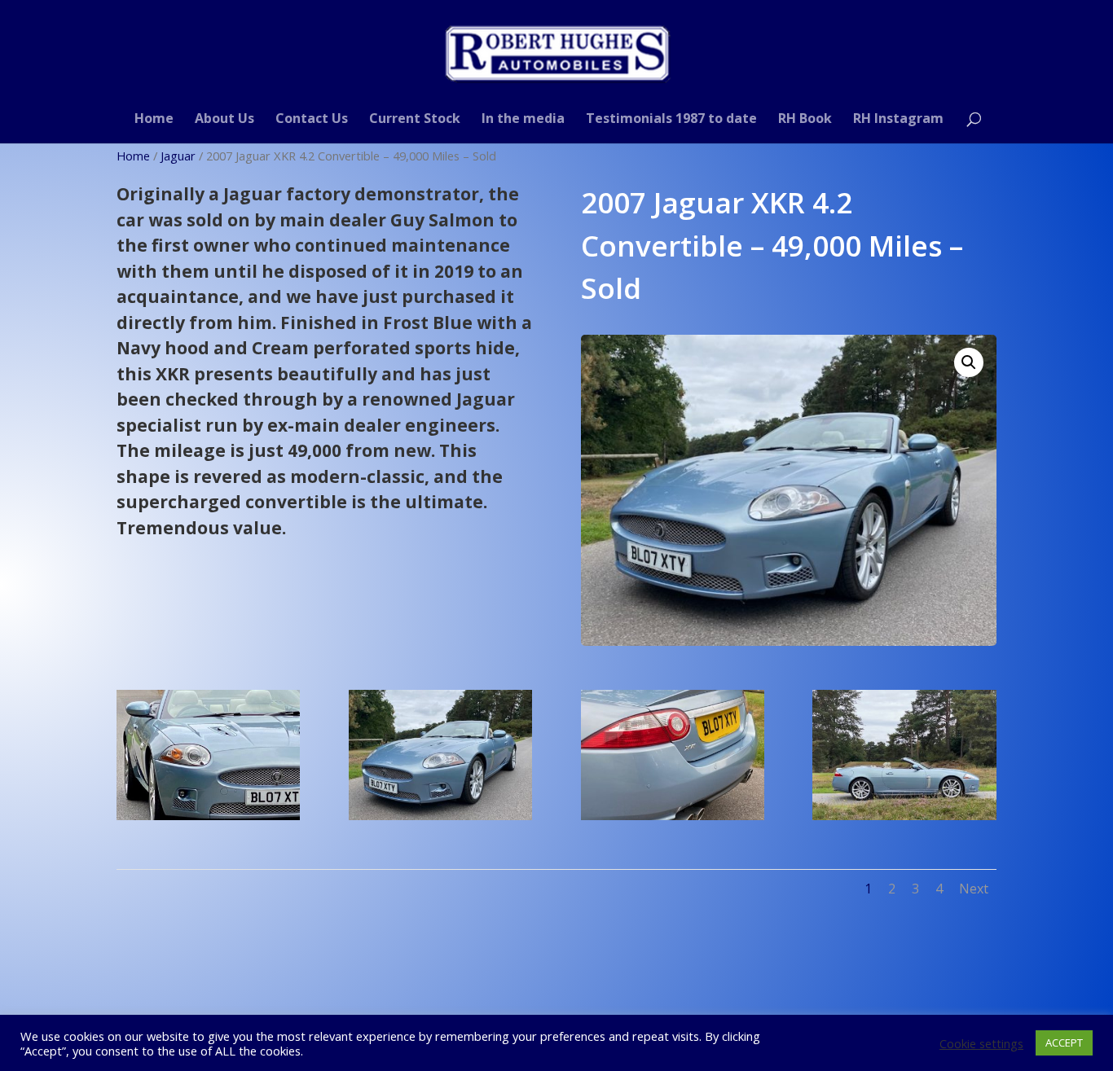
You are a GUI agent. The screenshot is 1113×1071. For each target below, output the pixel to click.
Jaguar (178, 155)
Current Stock (414, 119)
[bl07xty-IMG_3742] (904, 815)
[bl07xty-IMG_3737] (672, 815)
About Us (224, 119)
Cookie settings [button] (981, 1043)
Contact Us (311, 119)
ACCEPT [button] (1064, 1042)
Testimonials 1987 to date (671, 119)
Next (973, 889)
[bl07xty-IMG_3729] (208, 815)
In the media (523, 119)
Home (154, 119)
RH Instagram (898, 119)
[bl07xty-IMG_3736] (440, 815)
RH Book (805, 119)
